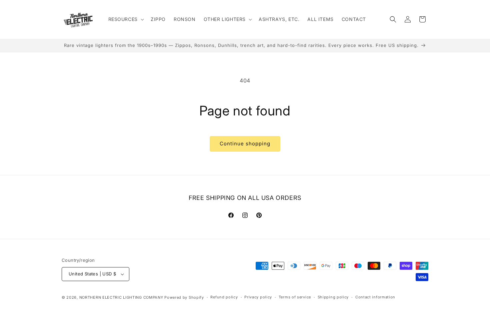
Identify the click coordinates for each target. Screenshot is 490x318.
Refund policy (224, 297)
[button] (125, 19)
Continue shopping (245, 143)
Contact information (375, 297)
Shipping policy (333, 297)
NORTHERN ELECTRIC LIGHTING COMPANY (121, 297)
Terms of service (295, 297)
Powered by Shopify (184, 297)
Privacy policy (258, 297)
